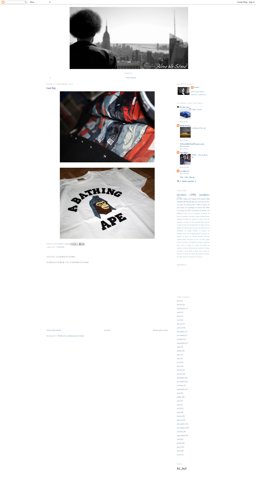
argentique (191, 207)
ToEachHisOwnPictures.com (192, 143)
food (185, 228)
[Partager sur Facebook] (80, 244)
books (187, 219)
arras (178, 216)
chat (187, 222)
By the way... (185, 107)
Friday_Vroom (196, 109)
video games (183, 257)
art (202, 202)
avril (179, 320)
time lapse (180, 207)
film (189, 210)
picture (204, 210)
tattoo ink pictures (197, 254)
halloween (204, 228)
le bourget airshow (195, 234)
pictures (182, 194)
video (185, 198)
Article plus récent (54, 330)
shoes (205, 205)
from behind (131, 77)
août (178, 312)
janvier (180, 327)
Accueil (107, 330)
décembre (181, 331)
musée (197, 245)
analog (205, 213)
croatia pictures (182, 225)
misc (207, 202)
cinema (182, 210)
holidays (179, 234)
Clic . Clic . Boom (187, 177)
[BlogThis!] (74, 244)
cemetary (180, 222)
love (197, 239)
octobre (180, 339)
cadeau (194, 219)
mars (179, 366)
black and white (203, 207)
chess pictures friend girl (199, 222)
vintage (191, 257)
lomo (186, 236)
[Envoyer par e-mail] (71, 244)
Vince (196, 87)
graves (196, 228)
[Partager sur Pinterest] (83, 244)
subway (179, 254)
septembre (181, 308)
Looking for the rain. (198, 128)
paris (181, 205)
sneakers (204, 194)
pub (206, 251)
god (190, 228)
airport (198, 213)
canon (201, 219)
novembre (181, 335)
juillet (179, 350)
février (179, 304)
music (194, 198)
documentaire (193, 225)
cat (206, 219)
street (179, 213)
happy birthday (193, 231)
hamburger (180, 231)
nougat (207, 248)
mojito (189, 245)
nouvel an (182, 251)
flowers (196, 210)
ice (186, 234)
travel (197, 202)
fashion (60, 247)
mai (178, 358)
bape (192, 216)
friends (188, 201)
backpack (185, 216)
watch (198, 257)
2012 (185, 213)
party (190, 251)
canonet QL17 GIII (193, 205)
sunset (186, 254)
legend (179, 236)
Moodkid (184, 152)
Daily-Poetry (185, 125)
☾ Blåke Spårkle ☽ (188, 181)
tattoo (203, 198)
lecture (205, 234)
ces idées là (184, 170)
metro (186, 242)
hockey (204, 231)
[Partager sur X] (77, 244)
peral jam (198, 251)
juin (178, 300)
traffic (207, 254)
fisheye (202, 225)
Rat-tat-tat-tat (184, 146)
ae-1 (191, 213)
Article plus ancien (160, 330)
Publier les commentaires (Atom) (71, 335)
